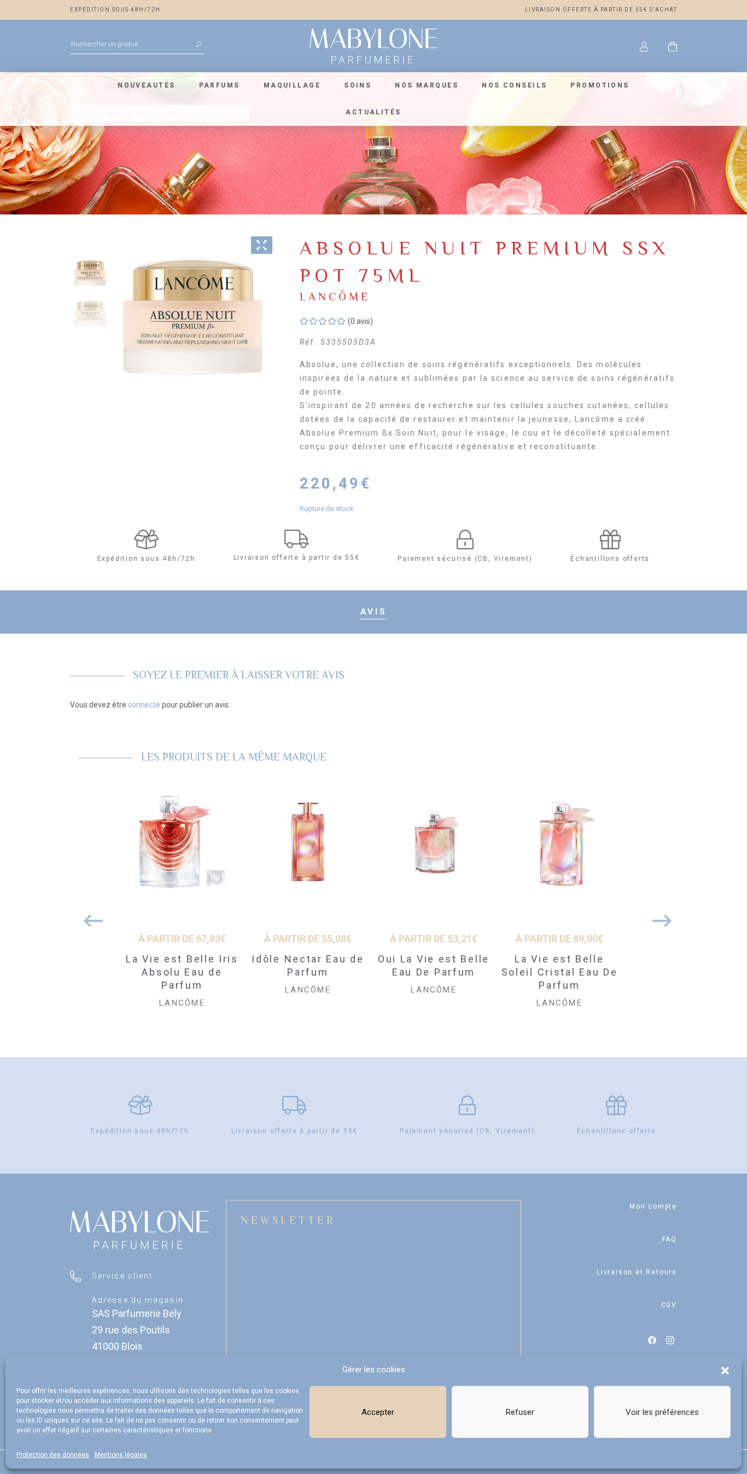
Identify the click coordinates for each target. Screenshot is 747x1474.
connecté (144, 704)
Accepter (377, 1412)
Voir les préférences (662, 1412)
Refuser (520, 1412)
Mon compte (653, 1206)
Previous (89, 915)
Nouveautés (146, 85)
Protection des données (52, 1455)
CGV (669, 1305)
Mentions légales (121, 1455)
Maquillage (292, 85)
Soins (357, 85)
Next (657, 915)
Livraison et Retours (637, 1272)
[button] (725, 1369)
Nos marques (426, 85)
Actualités (373, 112)
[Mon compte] (644, 45)
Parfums (219, 85)
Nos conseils (514, 85)
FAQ (669, 1239)
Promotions (599, 85)
